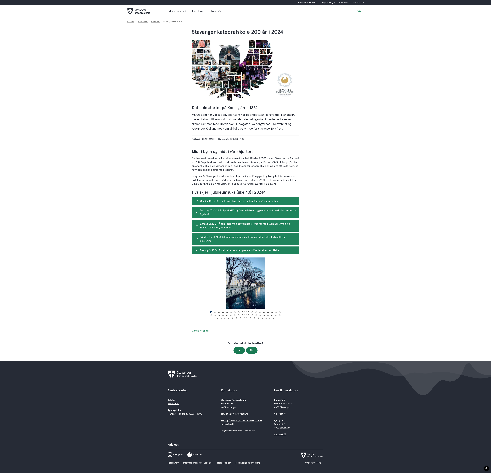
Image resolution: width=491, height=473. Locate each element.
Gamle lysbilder (200, 330)
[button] (211, 312)
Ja (239, 350)
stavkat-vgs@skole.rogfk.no (234, 414)
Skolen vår (215, 11)
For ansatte (358, 3)
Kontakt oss (344, 3)
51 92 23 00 (173, 404)
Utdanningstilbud (176, 11)
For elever (198, 11)
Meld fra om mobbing (307, 3)
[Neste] (296, 283)
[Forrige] (195, 283)
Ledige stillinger (328, 3)
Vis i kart (278, 414)
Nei (252, 350)
